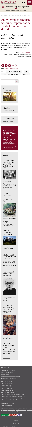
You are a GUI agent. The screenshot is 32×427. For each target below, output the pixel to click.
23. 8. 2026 (5, 121)
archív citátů (23, 10)
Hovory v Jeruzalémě (25, 52)
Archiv (28, 15)
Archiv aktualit (6, 358)
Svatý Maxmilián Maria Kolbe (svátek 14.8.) (9, 274)
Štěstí (26, 71)
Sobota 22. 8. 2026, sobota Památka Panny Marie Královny (9, 133)
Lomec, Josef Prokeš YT (9, 410)
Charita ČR (13, 408)
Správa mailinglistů (9, 110)
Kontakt (16, 420)
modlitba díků (17, 71)
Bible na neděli (8, 118)
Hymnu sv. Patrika (9, 403)
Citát (25, 15)
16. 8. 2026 (10, 121)
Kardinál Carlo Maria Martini (12, 15)
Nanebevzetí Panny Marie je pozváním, (17, 7)
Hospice (19, 408)
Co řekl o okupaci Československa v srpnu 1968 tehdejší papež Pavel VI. (9, 164)
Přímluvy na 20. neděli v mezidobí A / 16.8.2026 (9, 257)
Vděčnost (25, 74)
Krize (8, 71)
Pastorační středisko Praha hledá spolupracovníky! (9, 346)
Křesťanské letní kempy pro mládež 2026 (9, 89)
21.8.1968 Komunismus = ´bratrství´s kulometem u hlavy (8, 197)
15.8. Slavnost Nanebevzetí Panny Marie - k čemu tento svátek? (8, 309)
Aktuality (6, 155)
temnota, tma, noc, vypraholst (11, 74)
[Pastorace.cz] (8, 2)
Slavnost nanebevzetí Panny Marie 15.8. (9, 232)
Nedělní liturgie (9, 147)
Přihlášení (6, 108)
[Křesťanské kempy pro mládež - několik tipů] (9, 96)
